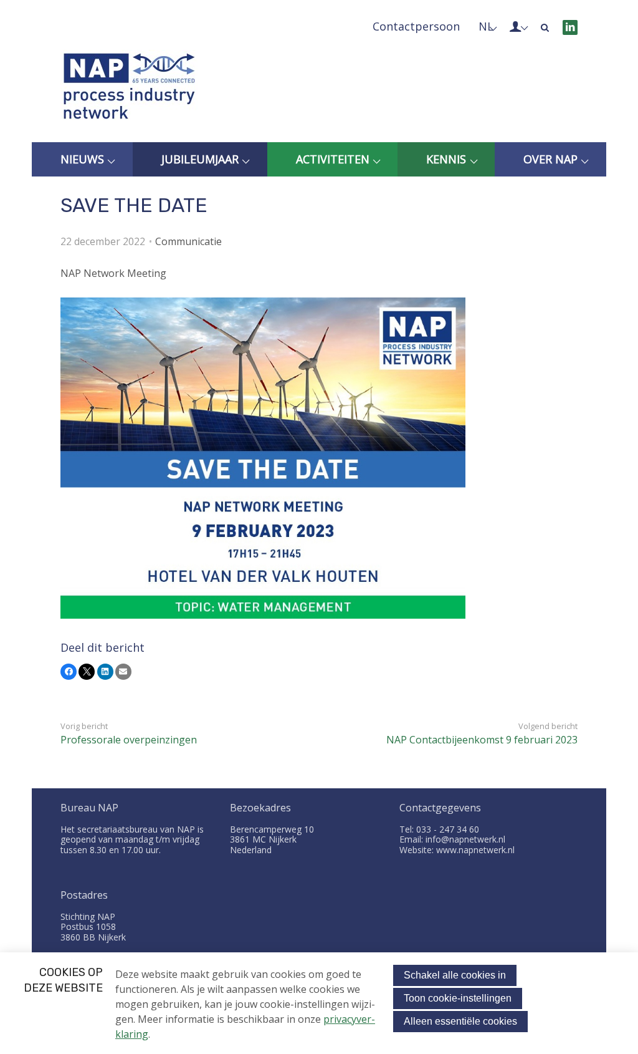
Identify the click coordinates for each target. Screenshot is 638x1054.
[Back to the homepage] (129, 89)
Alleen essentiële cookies (460, 1021)
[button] (68, 672)
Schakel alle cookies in (455, 975)
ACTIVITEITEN (332, 159)
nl (485, 26)
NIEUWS (82, 159)
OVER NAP (550, 159)
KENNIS (446, 159)
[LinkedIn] (570, 27)
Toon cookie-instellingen (458, 998)
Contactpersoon (416, 26)
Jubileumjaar (200, 159)
